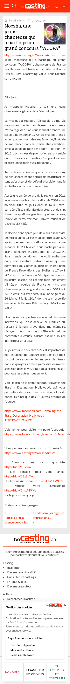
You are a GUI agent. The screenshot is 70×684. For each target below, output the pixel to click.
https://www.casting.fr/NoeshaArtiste (29, 55)
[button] (57, 6)
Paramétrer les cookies (35, 672)
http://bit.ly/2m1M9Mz (20, 490)
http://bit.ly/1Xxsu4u (18, 467)
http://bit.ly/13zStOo (18, 476)
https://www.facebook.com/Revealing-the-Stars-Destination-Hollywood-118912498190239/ (33, 415)
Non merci (13, 672)
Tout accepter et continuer (57, 672)
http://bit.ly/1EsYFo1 (49, 481)
